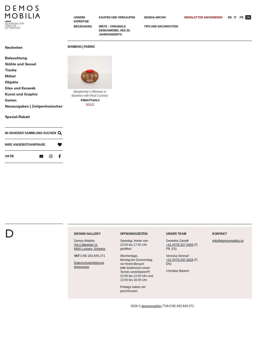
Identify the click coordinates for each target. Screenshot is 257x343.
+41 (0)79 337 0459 (179, 245)
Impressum (81, 267)
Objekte (11, 82)
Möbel (10, 76)
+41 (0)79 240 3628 (179, 260)
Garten (11, 100)
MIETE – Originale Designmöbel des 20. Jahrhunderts (114, 30)
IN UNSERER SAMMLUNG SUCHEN (30, 133)
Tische (11, 70)
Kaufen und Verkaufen (117, 17)
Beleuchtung (16, 58)
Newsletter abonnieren (203, 17)
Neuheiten (14, 47)
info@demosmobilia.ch (228, 241)
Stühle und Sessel (20, 64)
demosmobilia (151, 306)
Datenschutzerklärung (89, 263)
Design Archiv (155, 17)
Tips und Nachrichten (161, 26)
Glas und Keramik (20, 88)
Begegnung (83, 26)
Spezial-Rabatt (17, 117)
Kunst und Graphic (21, 94)
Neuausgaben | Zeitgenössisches (33, 106)
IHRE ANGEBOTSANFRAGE (25, 144)
